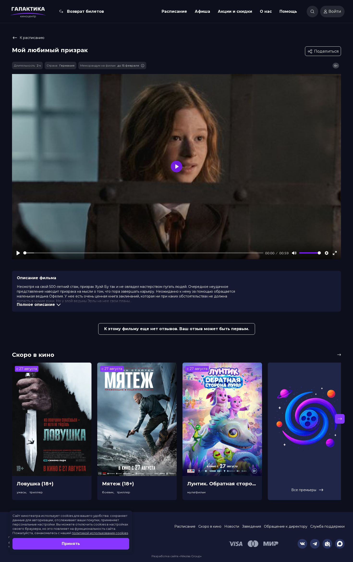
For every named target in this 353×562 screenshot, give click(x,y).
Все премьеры (303, 490)
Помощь (288, 11)
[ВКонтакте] (302, 544)
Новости (231, 526)
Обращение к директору (285, 526)
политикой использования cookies (100, 533)
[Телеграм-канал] (315, 544)
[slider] (143, 253)
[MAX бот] (340, 544)
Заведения (251, 526)
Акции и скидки (235, 11)
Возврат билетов (85, 11)
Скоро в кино (209, 526)
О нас (266, 11)
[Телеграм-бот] (327, 544)
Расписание (174, 11)
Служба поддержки (327, 526)
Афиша (202, 11)
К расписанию (32, 38)
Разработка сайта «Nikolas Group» (177, 556)
